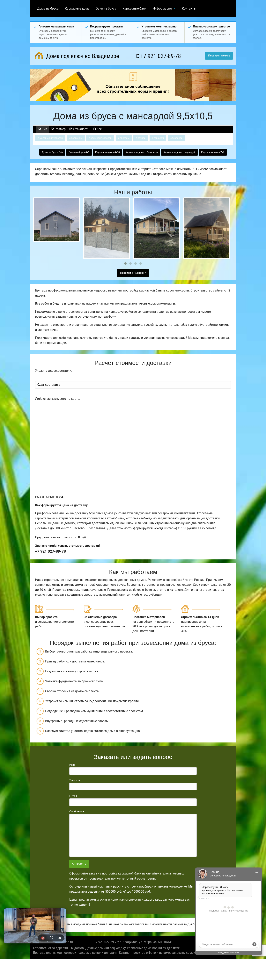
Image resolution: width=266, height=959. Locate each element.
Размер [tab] (60, 129)
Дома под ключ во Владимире (82, 56)
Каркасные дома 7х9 (212, 152)
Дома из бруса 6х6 (52, 152)
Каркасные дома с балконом (142, 152)
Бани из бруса (106, 8)
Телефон (74, 780)
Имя (72, 764)
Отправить (79, 863)
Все (99, 129)
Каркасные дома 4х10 (107, 152)
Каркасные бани (134, 8)
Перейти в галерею (132, 273)
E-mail (73, 795)
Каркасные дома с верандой (179, 152)
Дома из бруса (48, 8)
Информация (162, 8)
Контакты (189, 8)
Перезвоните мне (219, 55)
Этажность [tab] (80, 129)
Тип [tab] (44, 129)
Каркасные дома (77, 8)
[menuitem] (48, 8)
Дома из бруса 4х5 (79, 152)
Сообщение (76, 811)
